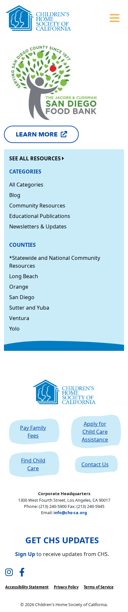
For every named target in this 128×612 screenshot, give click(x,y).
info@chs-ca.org (70, 512)
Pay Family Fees (33, 431)
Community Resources (37, 205)
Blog (14, 195)
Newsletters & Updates (38, 226)
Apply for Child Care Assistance (95, 431)
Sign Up (25, 554)
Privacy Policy (66, 587)
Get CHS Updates (62, 540)
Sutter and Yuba (29, 307)
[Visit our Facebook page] (22, 572)
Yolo (14, 328)
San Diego (21, 297)
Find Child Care (33, 464)
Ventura (19, 318)
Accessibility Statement (27, 587)
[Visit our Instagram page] (9, 572)
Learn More (37, 134)
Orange (18, 286)
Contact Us (95, 464)
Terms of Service (99, 587)
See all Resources (35, 158)
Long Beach (23, 276)
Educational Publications (39, 216)
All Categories (26, 184)
